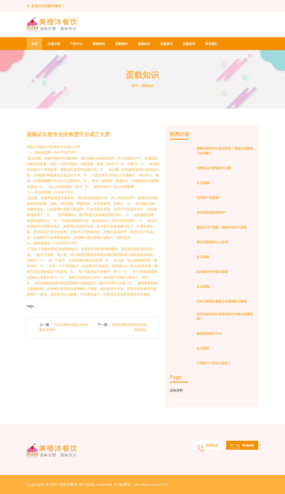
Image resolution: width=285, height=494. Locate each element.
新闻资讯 (99, 44)
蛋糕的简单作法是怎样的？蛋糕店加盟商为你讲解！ (225, 150)
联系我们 (211, 44)
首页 (34, 44)
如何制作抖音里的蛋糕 (212, 271)
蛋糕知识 (144, 44)
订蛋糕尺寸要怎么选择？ (214, 363)
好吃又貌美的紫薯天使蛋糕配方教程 (222, 301)
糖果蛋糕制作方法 (209, 333)
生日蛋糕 (203, 183)
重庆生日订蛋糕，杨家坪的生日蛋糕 (222, 227)
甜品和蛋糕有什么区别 (212, 242)
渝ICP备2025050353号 (151, 485)
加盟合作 (189, 44)
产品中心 (76, 44)
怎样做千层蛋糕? (208, 197)
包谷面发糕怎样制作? (212, 212)
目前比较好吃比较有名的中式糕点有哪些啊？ (225, 316)
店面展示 (166, 44)
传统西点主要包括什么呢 (214, 168)
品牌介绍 (54, 44)
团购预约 (121, 44)
